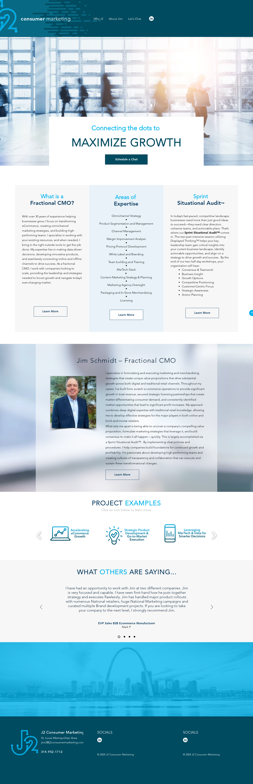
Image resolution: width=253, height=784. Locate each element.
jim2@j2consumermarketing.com (62, 742)
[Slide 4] (134, 637)
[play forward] (214, 535)
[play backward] (39, 535)
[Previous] (41, 607)
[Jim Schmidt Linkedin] (151, 18)
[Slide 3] (129, 637)
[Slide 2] (124, 637)
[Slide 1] (119, 637)
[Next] (212, 607)
